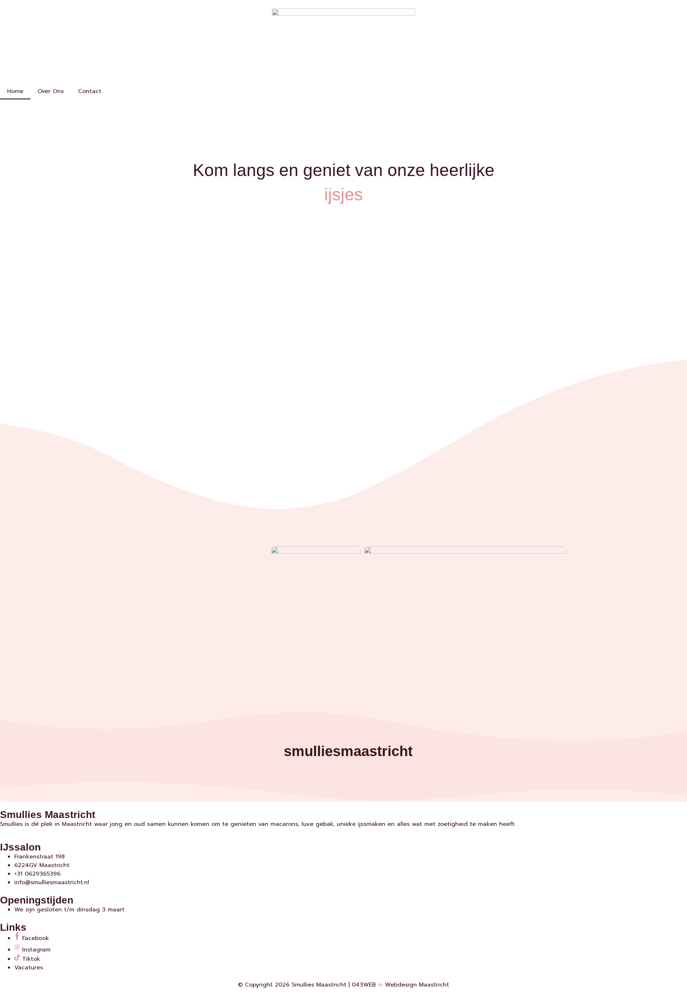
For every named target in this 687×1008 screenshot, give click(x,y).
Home (15, 91)
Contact (89, 91)
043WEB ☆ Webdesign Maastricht (400, 984)
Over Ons (51, 91)
